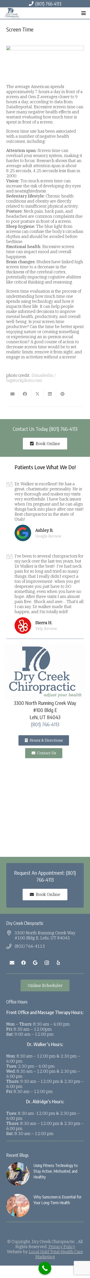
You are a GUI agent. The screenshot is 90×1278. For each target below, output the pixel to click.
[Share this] (25, 394)
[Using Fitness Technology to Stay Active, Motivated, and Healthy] (45, 1174)
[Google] (35, 963)
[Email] (12, 963)
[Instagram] (46, 963)
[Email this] (12, 394)
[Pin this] (62, 394)
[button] (83, 13)
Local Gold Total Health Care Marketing (56, 1254)
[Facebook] (23, 963)
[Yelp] (58, 963)
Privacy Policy (61, 1246)
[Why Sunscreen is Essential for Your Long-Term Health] (45, 1205)
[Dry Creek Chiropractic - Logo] (12, 13)
